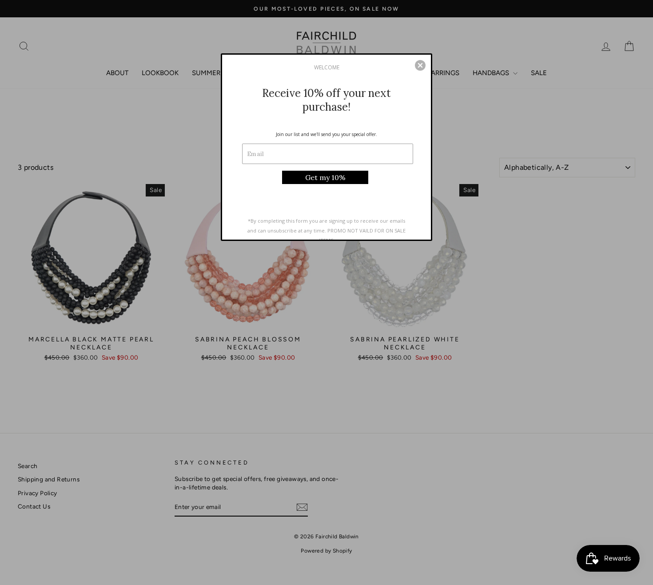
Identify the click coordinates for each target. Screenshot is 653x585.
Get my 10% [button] (325, 177)
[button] (420, 65)
